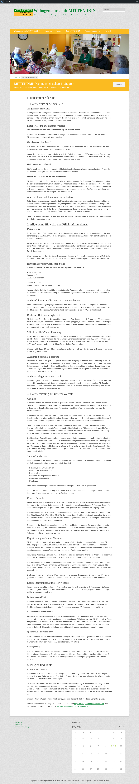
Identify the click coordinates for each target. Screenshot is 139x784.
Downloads (18, 722)
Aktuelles (48, 31)
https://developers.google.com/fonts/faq (89, 704)
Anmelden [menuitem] (8, 2)
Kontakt (108, 31)
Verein (58, 31)
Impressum (18, 724)
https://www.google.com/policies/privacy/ (72, 706)
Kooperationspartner (93, 31)
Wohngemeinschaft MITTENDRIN (65, 10)
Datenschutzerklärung (21, 727)
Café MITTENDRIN (72, 31)
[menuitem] (2, 1)
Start (17, 77)
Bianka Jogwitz (104, 780)
